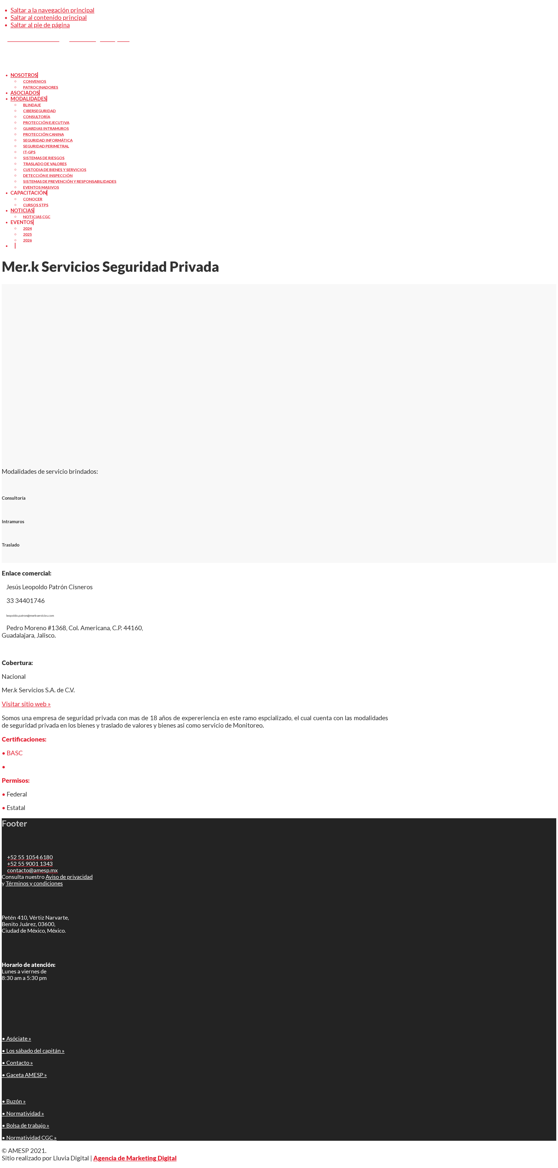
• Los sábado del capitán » (33, 1050)
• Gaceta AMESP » (24, 1074)
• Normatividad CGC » (29, 1137)
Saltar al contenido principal (48, 17)
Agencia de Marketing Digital (135, 1158)
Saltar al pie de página (40, 25)
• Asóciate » (16, 1038)
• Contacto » (17, 1062)
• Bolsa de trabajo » (25, 1125)
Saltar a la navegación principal (52, 10)
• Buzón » (14, 1101)
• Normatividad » (23, 1113)
